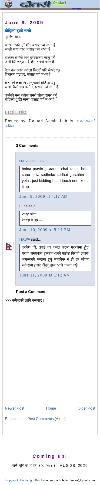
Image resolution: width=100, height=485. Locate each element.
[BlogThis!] (11, 112)
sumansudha (30, 161)
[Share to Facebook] (20, 112)
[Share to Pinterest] (24, 112)
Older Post (86, 408)
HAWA (24, 239)
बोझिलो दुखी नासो (18, 30)
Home (51, 408)
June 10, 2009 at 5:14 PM (44, 230)
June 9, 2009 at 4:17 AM (43, 197)
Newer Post (14, 408)
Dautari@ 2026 (30, 480)
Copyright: (12, 480)
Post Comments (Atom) (46, 419)
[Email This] (7, 112)
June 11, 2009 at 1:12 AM (44, 275)
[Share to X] (15, 112)
